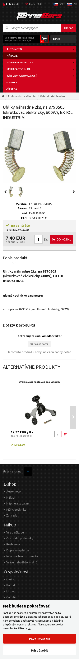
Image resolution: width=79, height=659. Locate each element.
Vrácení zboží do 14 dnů (21, 562)
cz (61, 4)
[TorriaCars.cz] (3, 96)
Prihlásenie (12, 4)
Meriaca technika (18, 69)
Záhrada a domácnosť (22, 75)
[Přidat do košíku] (65, 434)
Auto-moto (14, 49)
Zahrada (11, 515)
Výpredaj (12, 89)
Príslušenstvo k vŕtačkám (22, 96)
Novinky (11, 82)
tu (29, 628)
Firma (10, 591)
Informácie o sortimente (22, 556)
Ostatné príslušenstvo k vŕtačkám (55, 96)
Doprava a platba (17, 550)
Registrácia (35, 4)
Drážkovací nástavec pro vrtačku (39, 381)
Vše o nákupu (15, 532)
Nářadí (10, 497)
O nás (10, 579)
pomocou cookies (52, 616)
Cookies (11, 597)
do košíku (64, 239)
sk (75, 4)
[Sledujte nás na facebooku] (28, 471)
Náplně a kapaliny (17, 503)
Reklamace (13, 544)
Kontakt (11, 585)
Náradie (12, 55)
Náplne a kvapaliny (20, 62)
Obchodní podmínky (19, 538)
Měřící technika (16, 509)
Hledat (68, 28)
